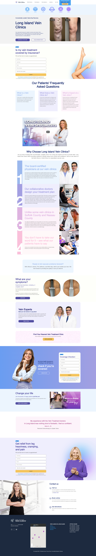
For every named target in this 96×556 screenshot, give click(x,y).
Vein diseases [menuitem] (37, 2)
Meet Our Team (26, 321)
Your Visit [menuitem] (56, 2)
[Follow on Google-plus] (14, 529)
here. (28, 179)
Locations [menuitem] (50, 2)
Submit (31, 74)
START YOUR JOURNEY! (23, 403)
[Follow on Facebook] (11, 529)
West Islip (52, 529)
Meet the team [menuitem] (29, 2)
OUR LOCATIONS (48, 339)
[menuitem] (65, 2)
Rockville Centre (53, 528)
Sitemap (61, 551)
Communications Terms (21, 77)
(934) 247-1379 (15, 524)
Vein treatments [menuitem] (44, 2)
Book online (56, 498)
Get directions (57, 507)
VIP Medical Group (43, 551)
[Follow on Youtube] (16, 529)
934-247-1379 (55, 492)
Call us (54, 488)
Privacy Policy (29, 77)
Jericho (51, 525)
